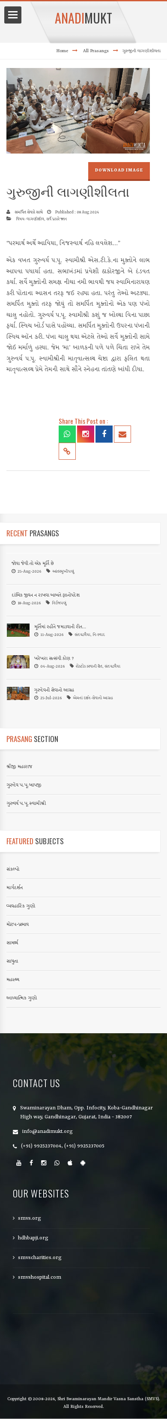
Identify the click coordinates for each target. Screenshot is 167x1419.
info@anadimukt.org (47, 1132)
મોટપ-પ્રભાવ (17, 925)
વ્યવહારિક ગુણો (20, 906)
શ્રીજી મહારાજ (19, 767)
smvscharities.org (40, 1258)
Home (62, 50)
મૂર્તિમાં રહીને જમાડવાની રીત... (60, 627)
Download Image (119, 170)
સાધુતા (12, 961)
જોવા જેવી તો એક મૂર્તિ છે (33, 564)
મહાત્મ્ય (12, 980)
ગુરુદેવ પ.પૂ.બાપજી (24, 785)
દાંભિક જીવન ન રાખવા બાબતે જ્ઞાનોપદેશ (46, 595)
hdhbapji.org (33, 1238)
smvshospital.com (39, 1277)
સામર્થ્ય (12, 943)
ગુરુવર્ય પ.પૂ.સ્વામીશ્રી (26, 804)
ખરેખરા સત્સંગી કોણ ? (54, 659)
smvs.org (29, 1218)
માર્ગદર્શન (14, 888)
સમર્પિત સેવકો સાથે (29, 212)
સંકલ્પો (12, 869)
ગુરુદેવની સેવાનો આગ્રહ (54, 690)
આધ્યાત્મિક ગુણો (21, 998)
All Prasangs (96, 50)
